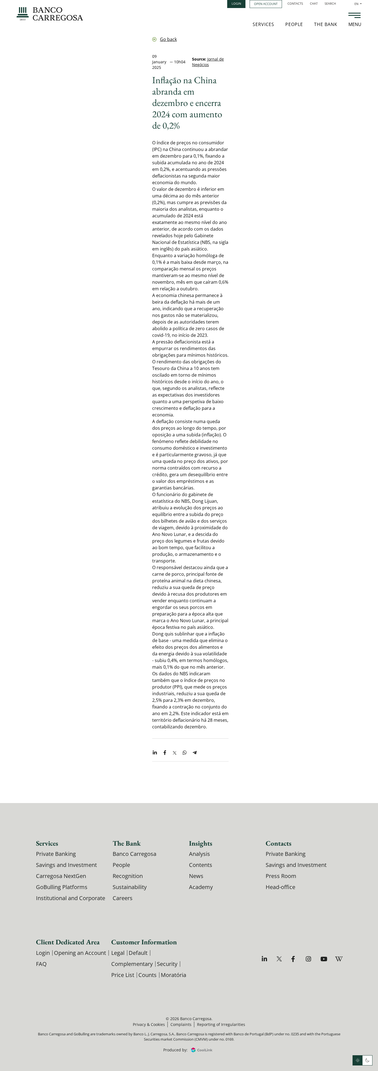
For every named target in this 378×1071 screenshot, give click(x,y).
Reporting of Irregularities (221, 1024)
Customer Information (144, 941)
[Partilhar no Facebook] (164, 753)
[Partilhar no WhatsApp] (184, 753)
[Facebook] (294, 958)
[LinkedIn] (265, 958)
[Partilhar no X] (174, 753)
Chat (314, 3)
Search (330, 3)
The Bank (325, 24)
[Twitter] (279, 958)
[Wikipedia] (338, 958)
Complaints (180, 1024)
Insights (200, 843)
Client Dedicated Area (68, 941)
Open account (266, 4)
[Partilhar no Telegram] (194, 753)
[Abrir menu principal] (354, 16)
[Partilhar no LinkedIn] (154, 753)
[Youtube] (323, 958)
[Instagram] (309, 958)
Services (263, 24)
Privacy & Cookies (149, 1024)
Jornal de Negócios (208, 61)
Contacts (295, 3)
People (294, 24)
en (358, 4)
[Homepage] (50, 13)
